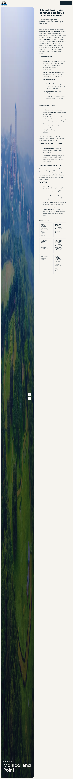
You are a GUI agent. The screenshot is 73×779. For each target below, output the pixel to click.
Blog (31, 3)
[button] (12, 3)
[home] (4, 3)
